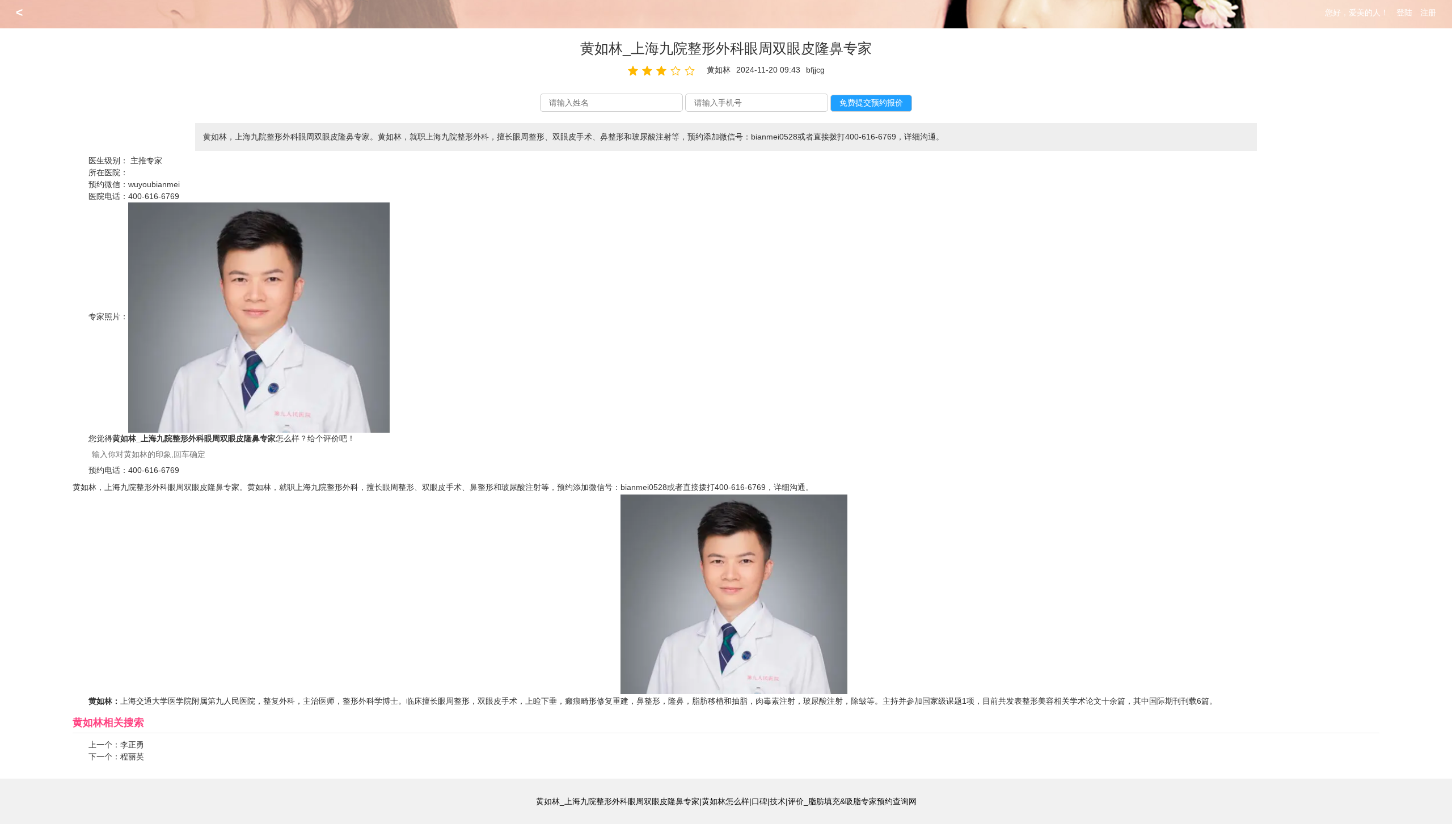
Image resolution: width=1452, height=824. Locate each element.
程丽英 (132, 756)
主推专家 (146, 160)
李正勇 (132, 744)
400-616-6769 (153, 196)
